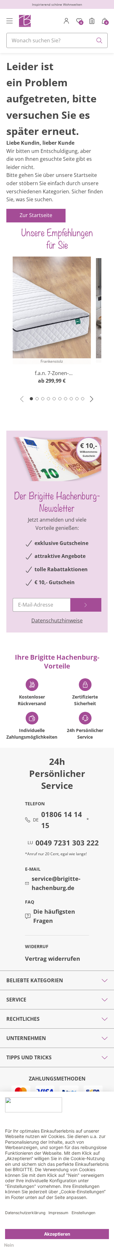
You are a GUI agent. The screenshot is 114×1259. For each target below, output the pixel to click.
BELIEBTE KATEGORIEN (34, 980)
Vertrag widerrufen (52, 958)
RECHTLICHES (23, 1018)
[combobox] (57, 40)
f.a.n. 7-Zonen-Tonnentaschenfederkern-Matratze (52, 373)
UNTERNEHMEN (26, 1038)
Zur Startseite (36, 215)
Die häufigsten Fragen (54, 916)
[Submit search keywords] (99, 40)
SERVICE (16, 999)
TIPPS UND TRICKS (29, 1057)
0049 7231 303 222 (67, 842)
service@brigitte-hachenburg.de (56, 883)
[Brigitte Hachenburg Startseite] (24, 21)
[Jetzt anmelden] (85, 605)
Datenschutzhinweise (57, 620)
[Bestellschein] (92, 21)
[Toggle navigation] (9, 21)
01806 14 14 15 (61, 819)
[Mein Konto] (66, 21)
